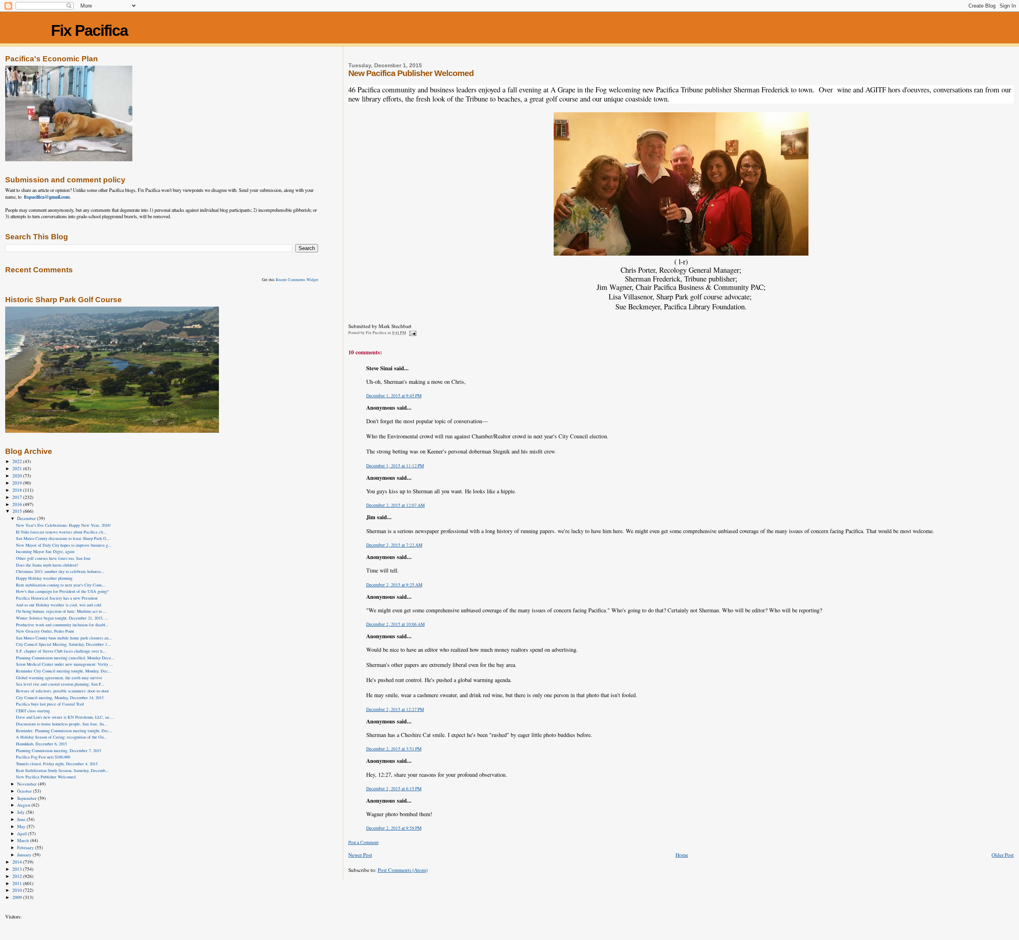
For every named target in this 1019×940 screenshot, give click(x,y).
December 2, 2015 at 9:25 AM (394, 585)
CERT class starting (33, 710)
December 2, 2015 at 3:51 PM (394, 749)
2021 (17, 468)
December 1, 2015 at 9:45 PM (394, 396)
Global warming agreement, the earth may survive (59, 677)
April (22, 833)
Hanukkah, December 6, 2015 (41, 744)
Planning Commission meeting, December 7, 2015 (58, 750)
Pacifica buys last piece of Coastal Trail (50, 704)
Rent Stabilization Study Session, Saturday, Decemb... (62, 770)
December (27, 518)
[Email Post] (412, 332)
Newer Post (360, 854)
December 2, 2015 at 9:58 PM (394, 828)
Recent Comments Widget (297, 279)
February (26, 847)
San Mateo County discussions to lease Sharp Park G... (63, 538)
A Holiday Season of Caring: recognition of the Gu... (61, 737)
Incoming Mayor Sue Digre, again (45, 551)
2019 (17, 483)
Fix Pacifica (89, 30)
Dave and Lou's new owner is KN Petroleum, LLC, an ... (65, 717)
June (22, 819)
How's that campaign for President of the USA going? (62, 591)
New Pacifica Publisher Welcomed (46, 777)
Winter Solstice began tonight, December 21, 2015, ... (62, 618)
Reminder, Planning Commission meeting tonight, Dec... (64, 730)
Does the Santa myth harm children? (47, 565)
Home (681, 854)
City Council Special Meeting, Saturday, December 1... (63, 644)
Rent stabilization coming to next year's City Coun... (60, 585)
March (23, 840)
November (27, 784)
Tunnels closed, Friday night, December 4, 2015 (57, 763)
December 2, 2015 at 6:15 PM (394, 788)
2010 (17, 890)
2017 (17, 497)
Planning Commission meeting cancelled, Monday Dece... (65, 658)
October (25, 791)
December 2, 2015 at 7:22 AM (394, 545)
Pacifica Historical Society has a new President (57, 598)
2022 (17, 461)
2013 (17, 869)
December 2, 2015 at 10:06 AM (395, 624)
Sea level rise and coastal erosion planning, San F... (60, 684)
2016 (17, 504)
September (27, 798)
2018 (17, 490)
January (25, 855)
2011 (17, 883)
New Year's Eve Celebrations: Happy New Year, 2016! (63, 525)
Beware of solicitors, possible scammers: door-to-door (62, 691)
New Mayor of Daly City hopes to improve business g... (63, 545)
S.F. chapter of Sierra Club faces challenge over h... (61, 651)
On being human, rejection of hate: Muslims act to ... (61, 611)
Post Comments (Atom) (403, 870)
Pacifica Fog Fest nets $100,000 (43, 757)
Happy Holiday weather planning (44, 578)
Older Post (1003, 854)
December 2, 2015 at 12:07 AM (395, 505)
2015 (17, 511)
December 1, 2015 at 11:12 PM (395, 466)
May (22, 826)
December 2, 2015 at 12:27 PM (395, 709)
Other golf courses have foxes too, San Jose (53, 558)
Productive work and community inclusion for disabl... (62, 624)
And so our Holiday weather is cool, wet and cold (58, 605)
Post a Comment (363, 842)
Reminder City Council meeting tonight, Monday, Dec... (63, 671)
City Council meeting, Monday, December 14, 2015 (59, 697)
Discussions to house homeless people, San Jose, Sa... (61, 724)
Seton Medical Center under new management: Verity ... (64, 664)
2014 (17, 862)
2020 (17, 476)
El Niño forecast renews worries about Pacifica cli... (61, 532)
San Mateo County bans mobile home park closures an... (64, 638)
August (24, 805)
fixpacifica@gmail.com (47, 196)
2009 (17, 897)
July (21, 812)
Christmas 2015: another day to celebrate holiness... (60, 571)
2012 (17, 876)
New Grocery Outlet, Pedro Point (45, 631)
